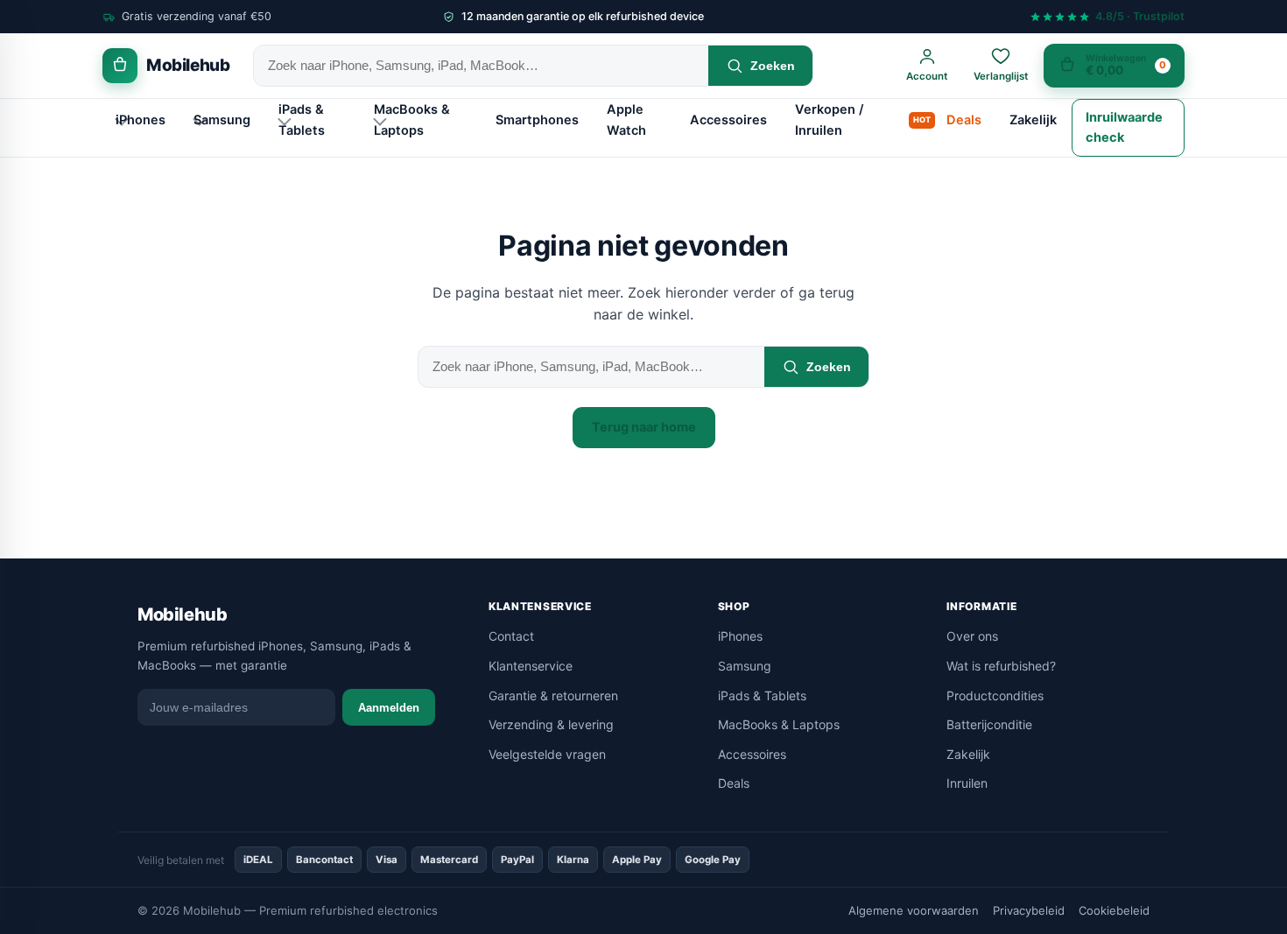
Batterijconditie (989, 724)
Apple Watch (626, 119)
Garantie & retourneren (553, 695)
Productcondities (995, 695)
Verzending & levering (551, 724)
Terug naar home (644, 427)
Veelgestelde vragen (547, 754)
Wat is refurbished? (1001, 665)
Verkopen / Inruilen (829, 119)
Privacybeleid (1029, 910)
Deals (963, 120)
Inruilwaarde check (1124, 127)
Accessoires (728, 120)
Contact (511, 636)
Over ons (972, 636)
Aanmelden (388, 707)
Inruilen (967, 783)
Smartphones (537, 120)
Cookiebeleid (1114, 910)
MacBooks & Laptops (412, 119)
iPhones (140, 120)
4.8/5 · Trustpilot (1140, 17)
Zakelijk (1033, 120)
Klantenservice (531, 665)
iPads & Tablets (301, 119)
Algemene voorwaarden (913, 910)
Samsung (221, 120)
